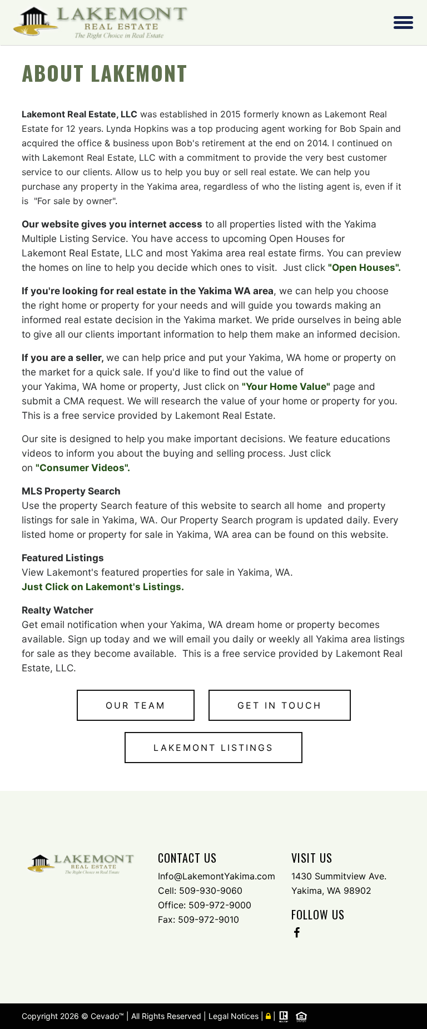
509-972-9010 (208, 919)
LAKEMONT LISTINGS (213, 747)
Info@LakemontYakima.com (216, 876)
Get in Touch (279, 705)
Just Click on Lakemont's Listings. (103, 586)
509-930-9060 (210, 890)
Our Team (136, 705)
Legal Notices (234, 1016)
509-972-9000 (219, 905)
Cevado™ (108, 1016)
